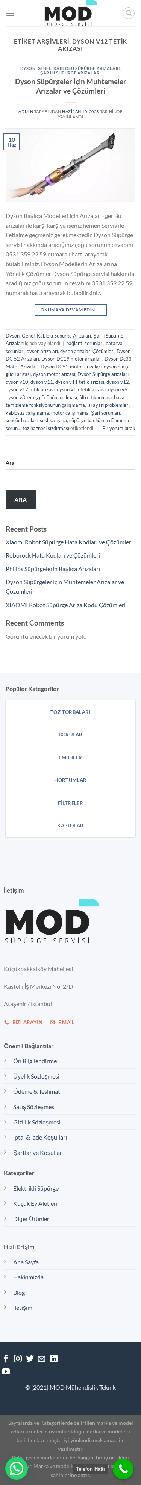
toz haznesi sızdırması (46, 428)
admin (25, 111)
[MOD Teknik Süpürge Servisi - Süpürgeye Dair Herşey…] (70, 13)
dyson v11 (41, 382)
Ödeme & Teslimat (36, 1091)
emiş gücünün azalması (52, 397)
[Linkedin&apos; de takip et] (54, 1359)
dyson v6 (117, 389)
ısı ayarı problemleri (108, 405)
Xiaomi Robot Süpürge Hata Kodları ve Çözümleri (69, 542)
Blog (19, 1292)
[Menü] (10, 13)
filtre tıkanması (95, 397)
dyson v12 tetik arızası (30, 389)
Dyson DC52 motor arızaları (71, 367)
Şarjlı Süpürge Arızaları (70, 72)
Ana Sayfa (26, 1261)
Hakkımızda (28, 1276)
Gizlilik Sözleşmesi (37, 1122)
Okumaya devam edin (70, 309)
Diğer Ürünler (31, 1218)
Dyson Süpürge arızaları (103, 374)
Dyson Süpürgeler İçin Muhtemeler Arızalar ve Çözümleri (70, 86)
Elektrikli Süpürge (36, 1188)
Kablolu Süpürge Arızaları (86, 68)
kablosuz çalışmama (27, 413)
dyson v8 (15, 397)
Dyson (28, 68)
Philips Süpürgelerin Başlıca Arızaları (53, 568)
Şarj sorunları (105, 413)
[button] (16, 1468)
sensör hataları (22, 420)
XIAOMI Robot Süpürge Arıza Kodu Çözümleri (66, 604)
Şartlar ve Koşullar (37, 1152)
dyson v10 (17, 382)
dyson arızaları (42, 351)
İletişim (22, 1307)
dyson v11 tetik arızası (79, 382)
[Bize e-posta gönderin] (41, 1359)
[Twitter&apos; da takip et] (30, 1359)
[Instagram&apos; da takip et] (18, 1359)
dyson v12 (117, 382)
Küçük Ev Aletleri (35, 1203)
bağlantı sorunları (84, 343)
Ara (10, 462)
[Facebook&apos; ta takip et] (6, 1359)
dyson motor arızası (54, 374)
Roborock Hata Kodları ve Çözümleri (53, 555)
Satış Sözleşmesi (34, 1106)
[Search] (129, 13)
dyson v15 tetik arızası (81, 389)
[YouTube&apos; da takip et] (6, 1372)
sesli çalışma (53, 420)
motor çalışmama (70, 413)
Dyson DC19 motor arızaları (71, 359)
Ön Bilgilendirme (35, 1060)
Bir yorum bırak (118, 428)
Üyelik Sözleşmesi (36, 1076)
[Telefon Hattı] (123, 1469)
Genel (45, 68)
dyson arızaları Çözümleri (87, 351)
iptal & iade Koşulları (40, 1137)
